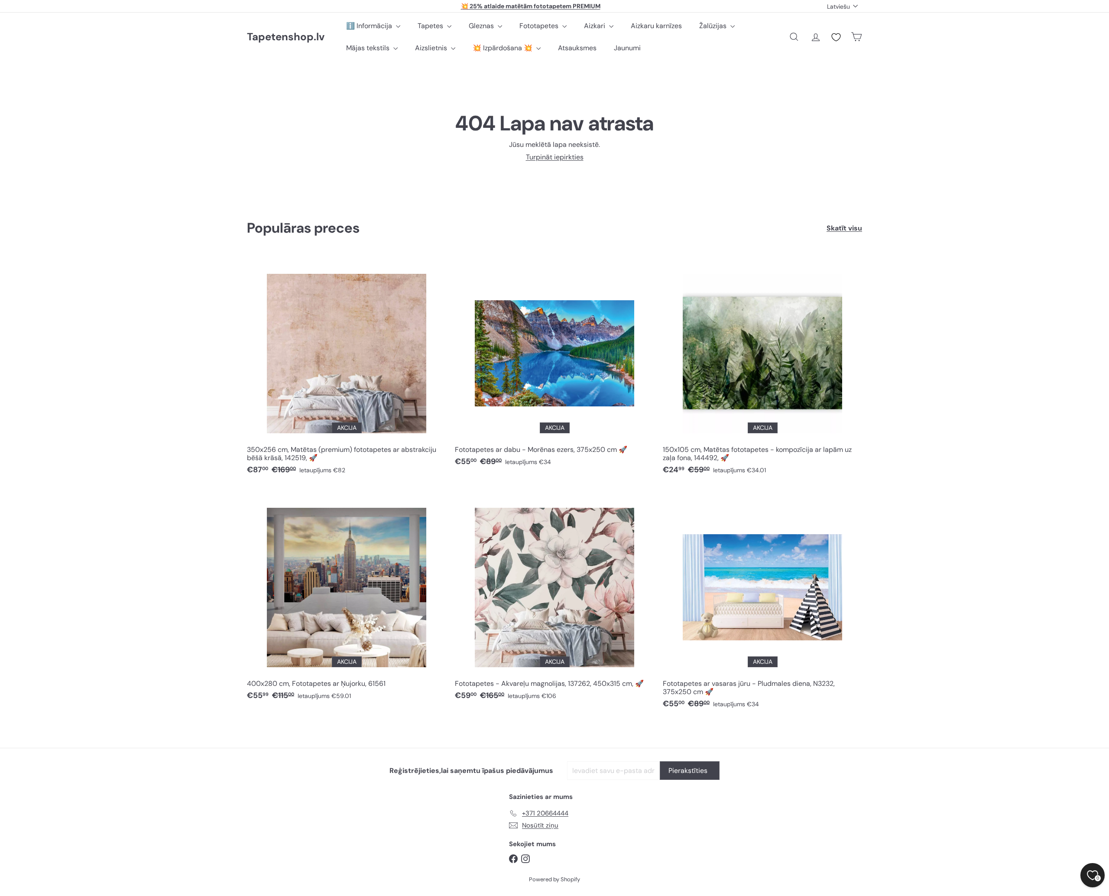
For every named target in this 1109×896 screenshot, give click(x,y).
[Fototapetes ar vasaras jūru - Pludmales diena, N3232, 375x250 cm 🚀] (762, 602)
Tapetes (431, 25)
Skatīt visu (844, 228)
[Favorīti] (836, 37)
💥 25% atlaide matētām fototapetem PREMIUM (530, 6)
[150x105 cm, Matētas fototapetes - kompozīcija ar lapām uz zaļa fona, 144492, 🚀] (762, 369)
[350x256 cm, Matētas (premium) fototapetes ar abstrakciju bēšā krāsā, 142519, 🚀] (346, 369)
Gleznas (482, 25)
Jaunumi (627, 47)
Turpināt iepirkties (555, 157)
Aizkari (595, 25)
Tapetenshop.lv (285, 37)
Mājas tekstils (368, 47)
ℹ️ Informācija (370, 25)
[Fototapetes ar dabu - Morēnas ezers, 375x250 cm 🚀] (554, 364)
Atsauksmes (577, 47)
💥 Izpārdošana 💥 (503, 47)
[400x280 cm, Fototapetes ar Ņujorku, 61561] (346, 598)
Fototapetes (539, 25)
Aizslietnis (432, 47)
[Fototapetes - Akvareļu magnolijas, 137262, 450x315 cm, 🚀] (554, 598)
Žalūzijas (713, 25)
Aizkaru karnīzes (656, 25)
